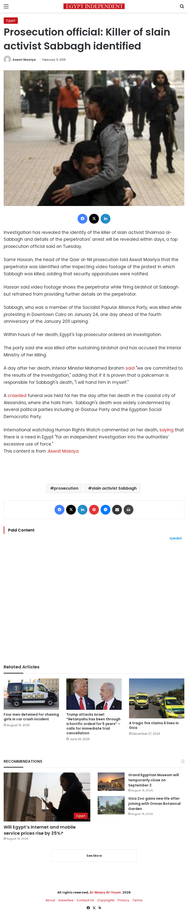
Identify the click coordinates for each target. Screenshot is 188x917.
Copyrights (106, 900)
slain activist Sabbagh (114, 488)
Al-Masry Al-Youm (105, 892)
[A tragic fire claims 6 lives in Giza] (156, 698)
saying (166, 430)
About (50, 900)
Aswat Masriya (24, 60)
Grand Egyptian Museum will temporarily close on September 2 (153, 780)
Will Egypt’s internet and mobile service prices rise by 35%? (40, 830)
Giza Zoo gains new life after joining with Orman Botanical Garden (154, 803)
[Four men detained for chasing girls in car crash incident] (31, 694)
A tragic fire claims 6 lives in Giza (154, 725)
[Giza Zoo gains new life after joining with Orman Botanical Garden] (111, 805)
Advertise (65, 900)
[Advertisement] (94, 602)
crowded (17, 395)
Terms (137, 900)
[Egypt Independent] (94, 6)
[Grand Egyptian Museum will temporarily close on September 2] (111, 781)
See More (94, 855)
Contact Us (85, 900)
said (130, 368)
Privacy (123, 900)
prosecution (66, 488)
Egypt (10, 20)
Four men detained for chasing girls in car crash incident (31, 717)
